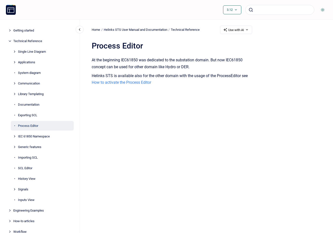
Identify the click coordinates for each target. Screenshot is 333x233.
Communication (29, 83)
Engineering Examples (28, 210)
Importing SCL (28, 157)
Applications (26, 62)
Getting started (23, 30)
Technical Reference (27, 41)
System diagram (29, 73)
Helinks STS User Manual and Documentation (135, 30)
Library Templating (31, 94)
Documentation (28, 104)
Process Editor (28, 126)
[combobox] (279, 10)
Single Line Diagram (32, 51)
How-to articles (24, 221)
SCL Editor (25, 168)
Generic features (29, 147)
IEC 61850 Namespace (34, 136)
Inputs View (26, 200)
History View (26, 179)
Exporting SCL (27, 115)
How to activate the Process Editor (121, 82)
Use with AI (236, 30)
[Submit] (251, 10)
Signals (23, 189)
